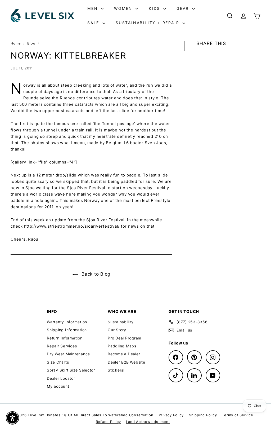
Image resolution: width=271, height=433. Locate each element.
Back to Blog (95, 274)
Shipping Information (67, 330)
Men (93, 8)
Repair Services (62, 346)
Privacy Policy (171, 415)
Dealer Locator (61, 378)
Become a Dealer (124, 354)
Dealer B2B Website (126, 362)
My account (58, 386)
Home (16, 43)
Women (124, 8)
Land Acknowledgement (148, 421)
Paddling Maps (122, 346)
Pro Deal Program (124, 338)
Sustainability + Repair (148, 22)
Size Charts (58, 362)
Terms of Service (237, 415)
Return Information (65, 338)
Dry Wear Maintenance (68, 354)
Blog (31, 43)
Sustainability (121, 322)
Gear (184, 8)
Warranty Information (67, 322)
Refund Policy (108, 421)
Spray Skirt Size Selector (71, 370)
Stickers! (116, 370)
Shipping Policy (203, 415)
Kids (155, 8)
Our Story (117, 330)
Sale (94, 22)
